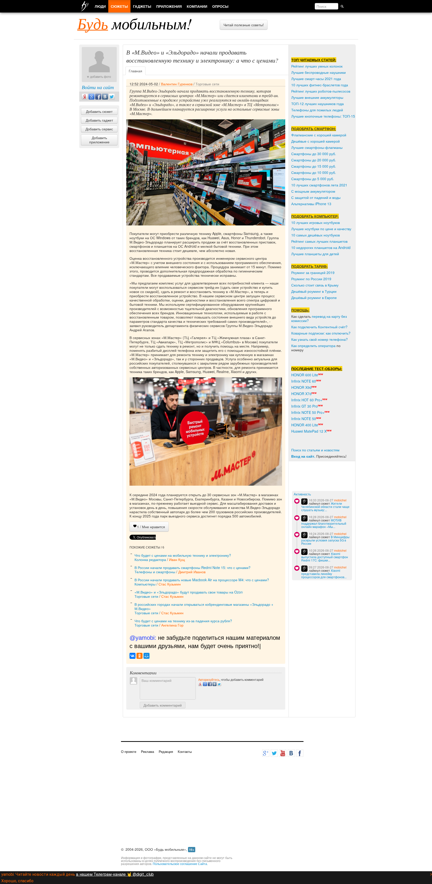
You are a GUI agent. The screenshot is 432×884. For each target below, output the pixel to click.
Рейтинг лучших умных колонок (316, 66)
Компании (197, 6)
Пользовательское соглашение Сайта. (180, 863)
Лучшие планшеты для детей (315, 253)
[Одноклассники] (139, 656)
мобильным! (134, 23)
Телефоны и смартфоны (154, 571)
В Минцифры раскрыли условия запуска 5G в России (325, 540)
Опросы (220, 6)
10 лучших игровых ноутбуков (315, 222)
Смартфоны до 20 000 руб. (313, 159)
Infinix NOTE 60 (303, 381)
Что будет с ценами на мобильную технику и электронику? (182, 555)
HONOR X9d (301, 387)
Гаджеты (142, 6)
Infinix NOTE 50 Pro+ (307, 412)
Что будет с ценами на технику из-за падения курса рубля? (183, 620)
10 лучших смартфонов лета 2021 (319, 184)
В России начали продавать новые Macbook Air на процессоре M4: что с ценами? (201, 579)
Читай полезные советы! (244, 24)
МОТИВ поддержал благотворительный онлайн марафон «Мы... (323, 523)
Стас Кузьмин (169, 583)
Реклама (147, 751)
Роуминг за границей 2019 (312, 272)
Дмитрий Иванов (192, 571)
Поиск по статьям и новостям (315, 449)
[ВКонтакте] (133, 656)
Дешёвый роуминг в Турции (313, 291)
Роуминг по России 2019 (311, 278)
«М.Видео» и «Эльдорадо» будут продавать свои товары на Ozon (188, 592)
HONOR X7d (301, 393)
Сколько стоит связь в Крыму (314, 284)
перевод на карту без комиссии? (319, 318)
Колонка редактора (150, 559)
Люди (100, 6)
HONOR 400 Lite (304, 424)
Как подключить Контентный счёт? (319, 326)
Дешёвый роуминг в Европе (314, 297)
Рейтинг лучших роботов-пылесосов (320, 91)
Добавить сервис (99, 128)
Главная (135, 70)
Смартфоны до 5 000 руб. (312, 178)
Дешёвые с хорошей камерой (315, 141)
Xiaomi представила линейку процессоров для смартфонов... (323, 573)
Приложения (169, 6)
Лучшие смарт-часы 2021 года (316, 78)
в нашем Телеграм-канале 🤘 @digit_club (115, 874)
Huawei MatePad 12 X (308, 431)
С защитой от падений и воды (315, 197)
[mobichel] (304, 501)
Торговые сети (207, 83)
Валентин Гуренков (176, 83)
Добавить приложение (99, 139)
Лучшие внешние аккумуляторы (317, 97)
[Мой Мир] (147, 656)
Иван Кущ (177, 559)
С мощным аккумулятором (313, 191)
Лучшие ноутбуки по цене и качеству (321, 228)
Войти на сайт (98, 87)
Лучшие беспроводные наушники (318, 72)
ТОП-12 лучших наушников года (317, 103)
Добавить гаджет (99, 120)
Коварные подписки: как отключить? (320, 333)
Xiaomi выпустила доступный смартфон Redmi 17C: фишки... (324, 556)
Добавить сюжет (99, 111)
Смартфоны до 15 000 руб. (313, 166)
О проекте (128, 751)
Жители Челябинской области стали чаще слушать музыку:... (325, 506)
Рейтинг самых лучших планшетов (319, 241)
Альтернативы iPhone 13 (311, 203)
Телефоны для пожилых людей (317, 109)
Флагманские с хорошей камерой (318, 134)
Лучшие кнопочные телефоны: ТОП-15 (323, 116)
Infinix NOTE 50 (303, 418)
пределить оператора (318, 345)
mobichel (340, 500)
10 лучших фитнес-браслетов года (319, 84)
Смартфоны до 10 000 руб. (313, 172)
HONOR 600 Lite (304, 374)
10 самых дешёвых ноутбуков (315, 234)
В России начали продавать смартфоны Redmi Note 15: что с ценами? (192, 567)
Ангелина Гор (172, 625)
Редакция (166, 751)
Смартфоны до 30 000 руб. (313, 153)
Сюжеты (119, 6)
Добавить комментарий (163, 705)
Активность (302, 494)
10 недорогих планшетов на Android (320, 247)
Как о (295, 345)
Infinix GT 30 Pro (304, 406)
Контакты (185, 751)
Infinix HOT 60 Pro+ (306, 399)
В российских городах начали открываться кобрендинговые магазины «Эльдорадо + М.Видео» (203, 606)
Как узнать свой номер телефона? (319, 339)
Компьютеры (145, 583)
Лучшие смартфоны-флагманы (316, 147)
